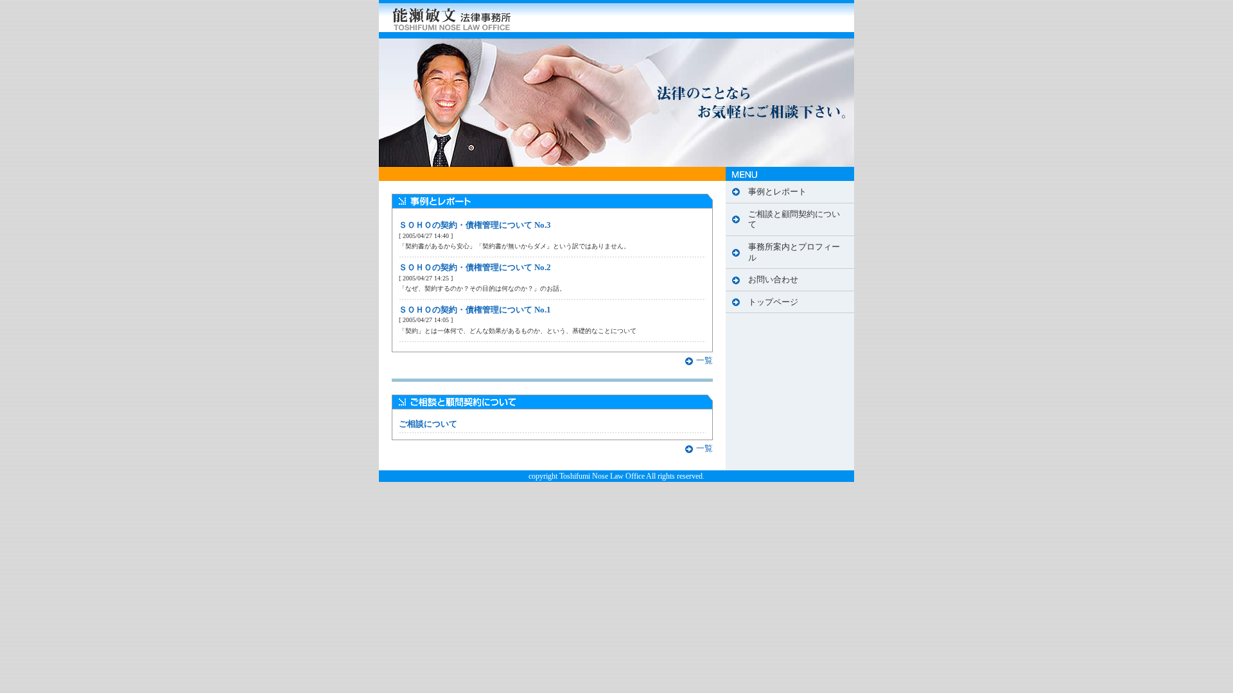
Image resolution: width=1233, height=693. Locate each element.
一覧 (704, 360)
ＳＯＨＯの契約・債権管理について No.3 (475, 225)
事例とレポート (777, 191)
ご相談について (428, 424)
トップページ (773, 302)
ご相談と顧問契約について (794, 220)
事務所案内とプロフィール (794, 252)
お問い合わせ (773, 279)
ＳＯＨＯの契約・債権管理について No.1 (475, 309)
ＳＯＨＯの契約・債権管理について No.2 (475, 267)
